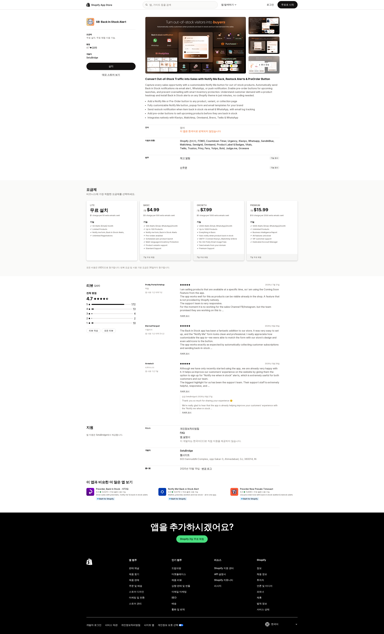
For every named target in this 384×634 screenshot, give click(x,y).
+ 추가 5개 (264, 64)
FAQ (182, 432)
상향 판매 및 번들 (181, 585)
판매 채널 (134, 568)
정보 (259, 568)
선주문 (183, 167)
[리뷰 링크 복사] (166, 285)
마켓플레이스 (179, 574)
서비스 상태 (263, 609)
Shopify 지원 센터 (224, 568)
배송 (174, 603)
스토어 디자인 (136, 591)
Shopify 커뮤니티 (223, 580)
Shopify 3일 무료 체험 (192, 538)
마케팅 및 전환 (137, 597)
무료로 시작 (287, 4)
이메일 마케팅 (179, 591)
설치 (111, 66)
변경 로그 (207, 468)
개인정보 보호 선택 (168, 625)
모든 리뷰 (108, 330)
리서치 (217, 585)
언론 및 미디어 (264, 585)
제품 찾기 (134, 574)
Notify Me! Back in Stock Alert (183, 489)
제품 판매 (134, 580)
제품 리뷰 (177, 580)
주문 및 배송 (135, 585)
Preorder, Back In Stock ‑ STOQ (112, 489)
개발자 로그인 (93, 625)
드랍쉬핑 (176, 568)
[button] (120, 494)
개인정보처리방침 (189, 428)
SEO (174, 597)
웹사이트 (185, 454)
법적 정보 (262, 603)
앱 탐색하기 (227, 4)
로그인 (270, 4)
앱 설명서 (185, 436)
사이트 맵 (149, 625)
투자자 (260, 580)
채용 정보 (262, 574)
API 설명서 (220, 574)
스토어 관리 (135, 603)
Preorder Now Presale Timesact (256, 489)
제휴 (259, 597)
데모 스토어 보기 (111, 74)
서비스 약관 (111, 625)
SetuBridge (92, 57)
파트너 (260, 591)
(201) (94, 47)
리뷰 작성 (93, 330)
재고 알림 (185, 158)
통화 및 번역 (178, 609)
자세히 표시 (184, 316)
